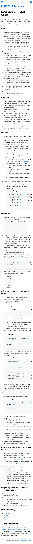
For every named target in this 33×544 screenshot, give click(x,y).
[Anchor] (25, 6)
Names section (19, 459)
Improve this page (26, 540)
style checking (24, 161)
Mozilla (6, 518)
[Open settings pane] (31, 2)
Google (6, 515)
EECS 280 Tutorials (12, 6)
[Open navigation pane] (2, 2)
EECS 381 (6, 513)
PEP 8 (5, 520)
